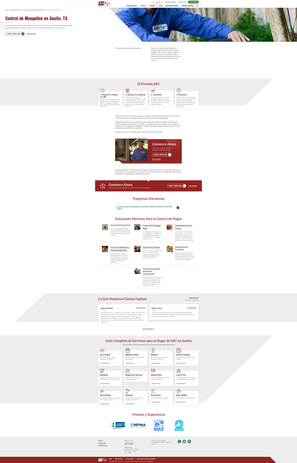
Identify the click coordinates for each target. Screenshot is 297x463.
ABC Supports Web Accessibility (146, 459)
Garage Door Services (134, 375)
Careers (100, 440)
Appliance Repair (132, 355)
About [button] (143, 6)
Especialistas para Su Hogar (16, 10)
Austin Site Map (102, 445)
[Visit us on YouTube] (184, 441)
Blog (161, 6)
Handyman (104, 375)
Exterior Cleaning (183, 355)
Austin (156, 2)
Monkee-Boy (150, 461)
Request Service (188, 6)
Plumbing (128, 395)
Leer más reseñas (148, 329)
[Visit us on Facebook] (179, 441)
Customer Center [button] (171, 6)
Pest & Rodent (105, 395)
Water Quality (181, 395)
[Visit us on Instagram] (189, 441)
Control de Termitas (151, 247)
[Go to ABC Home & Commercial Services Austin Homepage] (104, 4)
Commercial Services (170, 2)
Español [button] (152, 6)
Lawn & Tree (181, 375)
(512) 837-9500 (193, 2)
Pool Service (156, 395)
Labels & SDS (102, 443)
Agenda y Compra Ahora (13, 34)
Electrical (154, 355)
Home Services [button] (131, 6)
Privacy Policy (130, 459)
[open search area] (197, 6)
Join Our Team (182, 2)
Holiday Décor (156, 375)
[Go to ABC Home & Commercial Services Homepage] (102, 459)
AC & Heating (105, 355)
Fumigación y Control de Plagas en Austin (34, 10)
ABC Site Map (119, 459)
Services (105, 363)
